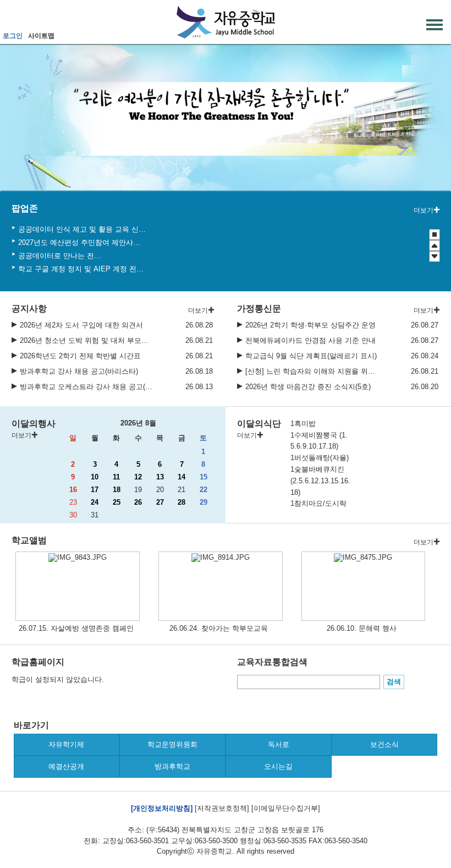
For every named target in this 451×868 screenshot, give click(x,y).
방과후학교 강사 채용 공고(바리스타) (79, 371)
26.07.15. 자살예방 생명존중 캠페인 (76, 628)
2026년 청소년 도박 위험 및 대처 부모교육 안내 (86, 340)
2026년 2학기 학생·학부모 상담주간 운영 (310, 325)
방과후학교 (172, 766)
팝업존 (25, 208)
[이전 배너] (434, 245)
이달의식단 (259, 423)
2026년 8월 (138, 423)
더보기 (423, 210)
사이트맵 (41, 36)
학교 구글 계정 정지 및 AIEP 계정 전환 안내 (81, 269)
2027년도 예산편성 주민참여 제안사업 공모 (80, 242)
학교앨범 (29, 540)
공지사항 (29, 308)
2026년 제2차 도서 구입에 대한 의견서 (81, 325)
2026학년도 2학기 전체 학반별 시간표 (80, 356)
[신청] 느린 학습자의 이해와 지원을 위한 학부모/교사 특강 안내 (312, 371)
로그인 (13, 36)
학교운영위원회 (172, 744)
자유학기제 (66, 744)
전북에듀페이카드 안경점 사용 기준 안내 (310, 340)
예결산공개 (66, 766)
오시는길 (278, 766)
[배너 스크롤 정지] (434, 234)
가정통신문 (259, 308)
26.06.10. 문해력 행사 (362, 628)
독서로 (278, 744)
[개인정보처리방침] (162, 808)
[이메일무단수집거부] (285, 808)
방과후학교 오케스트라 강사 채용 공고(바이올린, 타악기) (86, 387)
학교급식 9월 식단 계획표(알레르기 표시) (311, 356)
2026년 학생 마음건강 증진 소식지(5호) (308, 387)
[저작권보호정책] (222, 808)
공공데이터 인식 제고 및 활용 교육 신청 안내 (82, 229)
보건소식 (384, 744)
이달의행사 (34, 423)
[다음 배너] (434, 256)
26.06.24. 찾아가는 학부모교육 (218, 628)
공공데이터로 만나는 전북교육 (61, 256)
